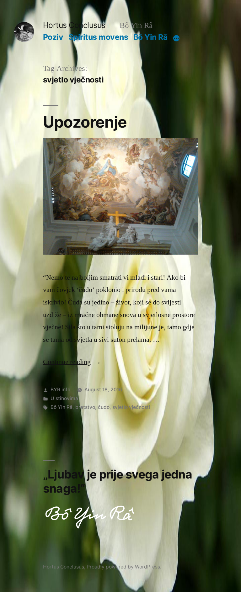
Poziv (53, 37)
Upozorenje (85, 122)
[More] (176, 38)
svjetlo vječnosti (131, 407)
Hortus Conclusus (74, 25)
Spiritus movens (98, 37)
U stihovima (64, 398)
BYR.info (60, 390)
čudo (104, 407)
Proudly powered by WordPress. (124, 567)
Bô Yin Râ (150, 37)
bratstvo (85, 407)
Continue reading (72, 361)
